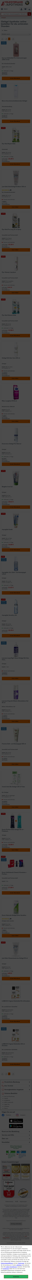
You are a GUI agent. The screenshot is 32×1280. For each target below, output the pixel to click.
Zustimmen (6, 1268)
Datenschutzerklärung (7, 1263)
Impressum (21, 1263)
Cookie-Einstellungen (11, 1266)
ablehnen (19, 1265)
